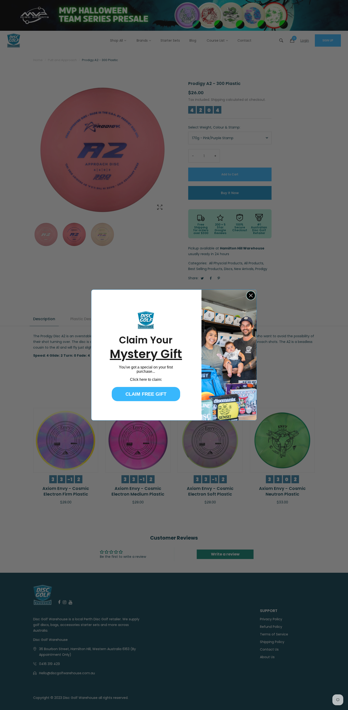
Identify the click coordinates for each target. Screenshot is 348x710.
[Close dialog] (251, 295)
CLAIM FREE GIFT (145, 394)
